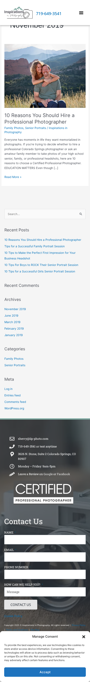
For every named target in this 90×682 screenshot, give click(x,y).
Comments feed (15, 402)
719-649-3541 (49, 13)
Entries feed (12, 395)
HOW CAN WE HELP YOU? (22, 585)
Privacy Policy (78, 625)
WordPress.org (14, 408)
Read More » (12, 177)
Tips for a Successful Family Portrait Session (34, 246)
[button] (84, 637)
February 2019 (14, 328)
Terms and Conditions (17, 629)
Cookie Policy (13, 616)
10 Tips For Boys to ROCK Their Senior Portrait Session (41, 265)
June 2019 (11, 315)
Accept (45, 672)
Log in (8, 389)
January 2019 (13, 335)
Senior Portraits (35, 128)
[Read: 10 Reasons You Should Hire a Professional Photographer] (45, 75)
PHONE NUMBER (16, 567)
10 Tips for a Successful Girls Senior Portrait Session (39, 271)
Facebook (63, 474)
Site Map (35, 629)
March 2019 (12, 322)
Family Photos (13, 128)
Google (48, 474)
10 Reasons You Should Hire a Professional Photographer (39, 118)
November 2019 (15, 309)
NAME (9, 532)
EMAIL (9, 550)
